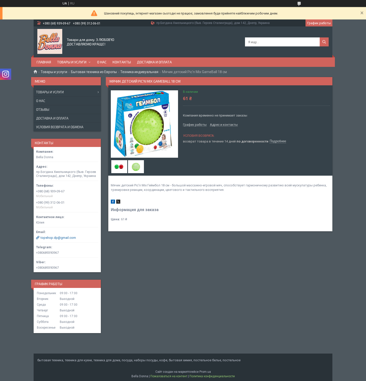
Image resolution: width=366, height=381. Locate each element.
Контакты (122, 62)
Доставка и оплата (154, 62)
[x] (118, 202)
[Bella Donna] (49, 41)
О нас (102, 62)
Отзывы (42, 110)
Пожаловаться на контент (168, 376)
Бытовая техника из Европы (94, 72)
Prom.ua (205, 372)
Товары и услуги (71, 62)
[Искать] (324, 41)
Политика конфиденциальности (212, 376)
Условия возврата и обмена (59, 127)
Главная (44, 62)
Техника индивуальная (139, 72)
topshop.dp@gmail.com (58, 238)
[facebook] (113, 202)
